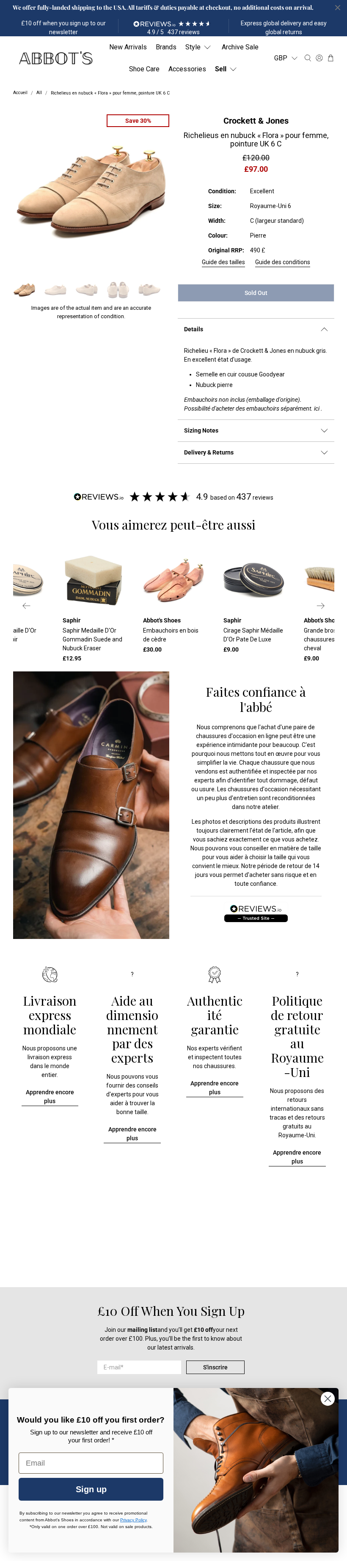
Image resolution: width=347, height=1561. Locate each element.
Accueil (20, 93)
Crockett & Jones (256, 121)
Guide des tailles (223, 262)
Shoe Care (144, 69)
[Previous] (26, 606)
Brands (166, 47)
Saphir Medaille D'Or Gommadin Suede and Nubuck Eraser (92, 639)
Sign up (91, 1489)
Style (193, 47)
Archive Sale (240, 47)
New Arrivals (128, 47)
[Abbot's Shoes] (55, 58)
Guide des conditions (282, 262)
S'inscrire (215, 1367)
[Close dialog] (327, 1398)
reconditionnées (293, 798)
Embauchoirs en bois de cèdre (170, 635)
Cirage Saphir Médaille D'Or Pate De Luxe (253, 635)
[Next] (320, 606)
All (39, 93)
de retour (291, 866)
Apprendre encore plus (50, 1096)
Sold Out (256, 292)
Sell (220, 69)
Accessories (187, 69)
